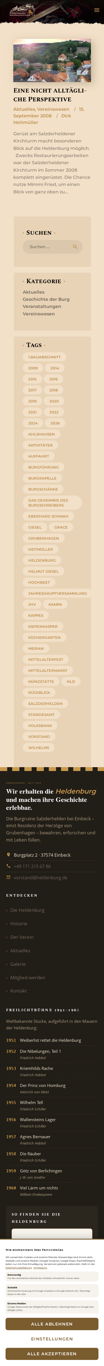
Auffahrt (38, 456)
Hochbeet (39, 582)
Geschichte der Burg (46, 299)
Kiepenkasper (43, 626)
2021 (32, 412)
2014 (54, 368)
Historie (18, 923)
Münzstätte (41, 681)
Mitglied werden (27, 977)
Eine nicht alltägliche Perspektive (50, 95)
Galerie (18, 964)
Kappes (35, 615)
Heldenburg (42, 560)
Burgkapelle (42, 478)
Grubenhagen (43, 538)
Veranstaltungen (42, 306)
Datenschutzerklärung (19, 1267)
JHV (32, 604)
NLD (71, 681)
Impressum (40, 1267)
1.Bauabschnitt (44, 357)
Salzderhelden (45, 703)
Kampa (55, 604)
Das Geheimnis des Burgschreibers (48, 502)
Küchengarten (44, 637)
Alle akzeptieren (52, 1353)
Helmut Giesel (43, 571)
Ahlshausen (41, 434)
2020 (54, 401)
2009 (33, 368)
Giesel (35, 527)
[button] (96, 10)
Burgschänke (43, 489)
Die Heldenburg (27, 910)
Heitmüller (40, 549)
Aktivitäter (40, 445)
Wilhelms (38, 747)
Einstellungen (52, 1338)
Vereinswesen (53, 109)
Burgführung (43, 467)
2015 (32, 379)
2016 (53, 379)
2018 (53, 390)
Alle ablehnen (52, 1324)
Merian (36, 648)
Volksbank (40, 725)
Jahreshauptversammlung (57, 593)
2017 (32, 390)
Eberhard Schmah (48, 516)
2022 (54, 412)
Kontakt (18, 991)
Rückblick (39, 692)
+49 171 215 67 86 (32, 866)
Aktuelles (24, 109)
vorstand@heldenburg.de (40, 878)
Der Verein (22, 937)
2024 (33, 423)
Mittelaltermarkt (47, 670)
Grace (61, 527)
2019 (32, 401)
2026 (55, 423)
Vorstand (39, 736)
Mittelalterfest (45, 659)
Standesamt (41, 714)
